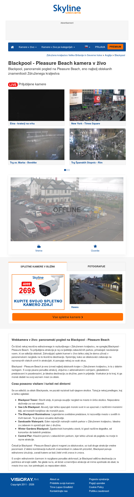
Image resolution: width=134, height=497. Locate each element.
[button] (87, 47)
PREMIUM (115, 46)
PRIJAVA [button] (100, 47)
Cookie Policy (96, 487)
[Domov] (12, 47)
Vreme (38, 250)
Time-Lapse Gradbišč (61, 487)
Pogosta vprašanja (99, 479)
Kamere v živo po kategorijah (57, 47)
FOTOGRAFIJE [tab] (96, 266)
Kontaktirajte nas (59, 491)
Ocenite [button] (95, 250)
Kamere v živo (27, 47)
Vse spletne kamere (66, 317)
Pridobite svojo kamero (62, 483)
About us (54, 479)
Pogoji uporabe (97, 483)
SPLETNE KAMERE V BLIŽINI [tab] (38, 266)
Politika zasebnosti (99, 491)
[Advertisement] (66, 32)
